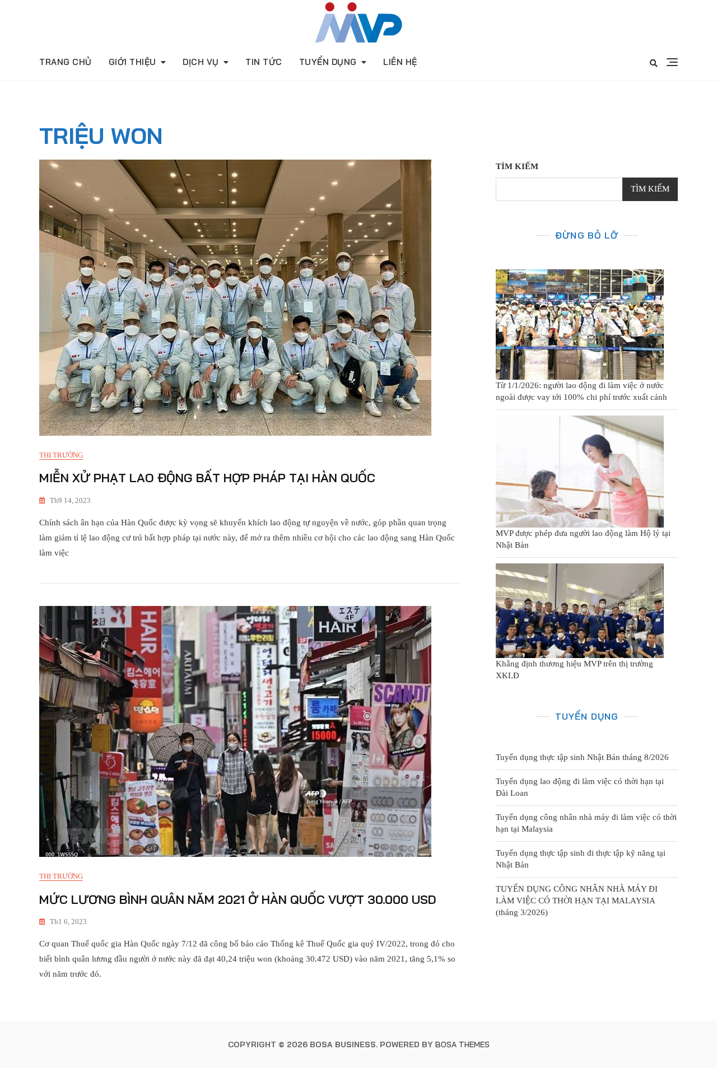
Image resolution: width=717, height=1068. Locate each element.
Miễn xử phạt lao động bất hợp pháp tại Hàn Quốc (207, 478)
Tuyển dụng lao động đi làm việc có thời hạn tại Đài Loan (580, 787)
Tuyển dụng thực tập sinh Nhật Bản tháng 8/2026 (582, 757)
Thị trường (61, 455)
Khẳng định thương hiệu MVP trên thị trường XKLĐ (574, 669)
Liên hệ (400, 62)
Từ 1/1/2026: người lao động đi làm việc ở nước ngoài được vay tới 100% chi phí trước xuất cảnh (581, 391)
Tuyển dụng (328, 62)
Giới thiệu (132, 62)
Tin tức (263, 62)
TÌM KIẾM (517, 166)
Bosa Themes (462, 1044)
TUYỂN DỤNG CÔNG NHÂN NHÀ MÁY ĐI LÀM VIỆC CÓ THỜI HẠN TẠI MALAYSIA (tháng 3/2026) (577, 900)
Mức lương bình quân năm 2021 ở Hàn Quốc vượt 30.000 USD (237, 899)
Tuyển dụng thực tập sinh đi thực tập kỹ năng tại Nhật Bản (580, 858)
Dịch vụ (201, 62)
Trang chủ (65, 62)
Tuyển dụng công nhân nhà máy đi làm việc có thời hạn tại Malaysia (586, 823)
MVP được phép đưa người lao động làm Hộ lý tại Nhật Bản (583, 539)
